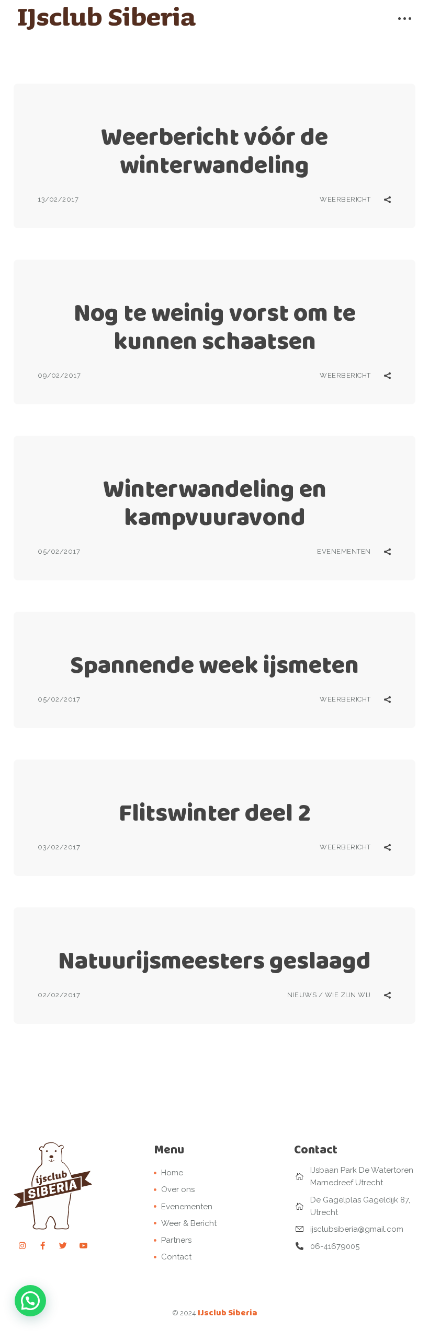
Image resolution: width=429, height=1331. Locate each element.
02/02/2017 (59, 995)
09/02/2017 (59, 375)
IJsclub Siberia (227, 1312)
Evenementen (344, 551)
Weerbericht (345, 199)
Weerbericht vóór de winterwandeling (214, 150)
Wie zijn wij (348, 995)
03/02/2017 (59, 847)
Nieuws (302, 995)
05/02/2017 (59, 551)
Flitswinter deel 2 (215, 812)
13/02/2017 (58, 199)
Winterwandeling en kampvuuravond (214, 502)
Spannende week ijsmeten (214, 664)
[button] (30, 1300)
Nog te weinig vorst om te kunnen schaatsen (215, 326)
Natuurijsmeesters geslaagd (214, 960)
